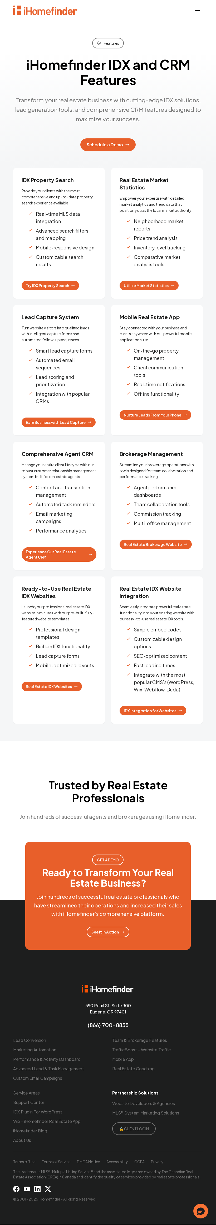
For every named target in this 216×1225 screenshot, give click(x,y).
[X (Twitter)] (48, 1189)
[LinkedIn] (37, 1189)
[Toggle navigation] (197, 10)
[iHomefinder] (45, 10)
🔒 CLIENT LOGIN (134, 1128)
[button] (200, 1211)
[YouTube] (27, 1189)
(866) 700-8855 (108, 1025)
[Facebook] (16, 1189)
